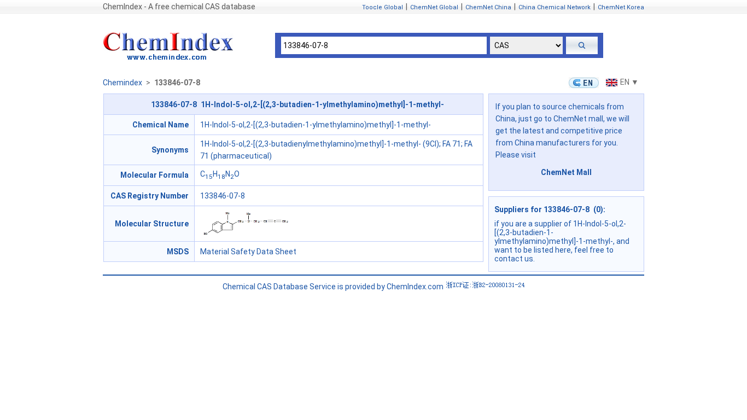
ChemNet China (488, 7)
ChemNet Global (434, 7)
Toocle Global (382, 7)
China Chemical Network (554, 7)
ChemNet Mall (566, 172)
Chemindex (122, 82)
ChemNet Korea (621, 7)
